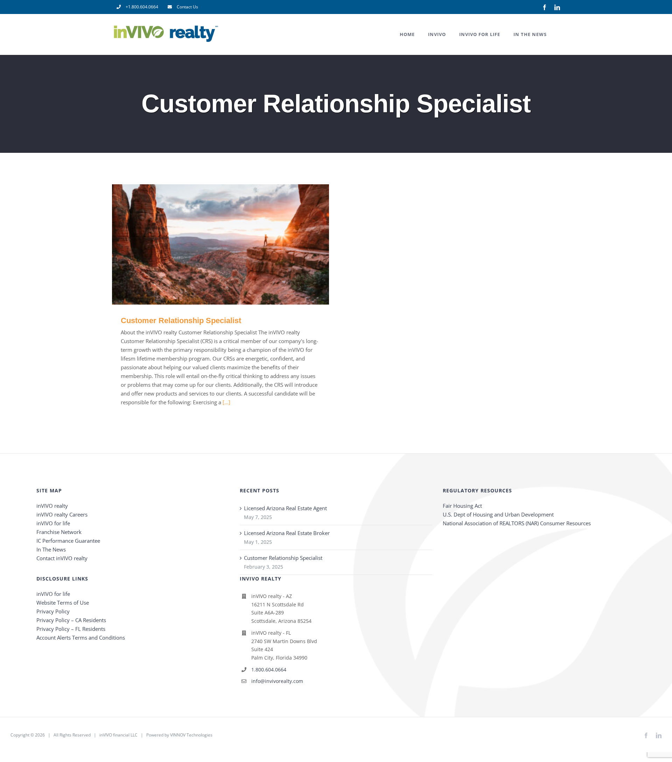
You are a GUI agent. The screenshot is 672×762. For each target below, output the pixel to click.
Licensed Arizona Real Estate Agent (285, 508)
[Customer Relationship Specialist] (220, 244)
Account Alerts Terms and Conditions (80, 637)
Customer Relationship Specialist (210, 244)
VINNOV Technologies (191, 735)
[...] (226, 402)
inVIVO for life (53, 523)
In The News (51, 549)
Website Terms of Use (62, 602)
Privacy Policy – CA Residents (71, 620)
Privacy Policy (53, 611)
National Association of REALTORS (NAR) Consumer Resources (517, 523)
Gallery (231, 244)
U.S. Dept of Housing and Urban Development (498, 514)
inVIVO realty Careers (62, 514)
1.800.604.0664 (268, 669)
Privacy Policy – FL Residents (70, 628)
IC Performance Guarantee (68, 540)
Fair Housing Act (462, 505)
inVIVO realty (52, 505)
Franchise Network (59, 531)
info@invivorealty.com (277, 681)
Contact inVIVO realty (62, 558)
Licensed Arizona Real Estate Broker (287, 532)
